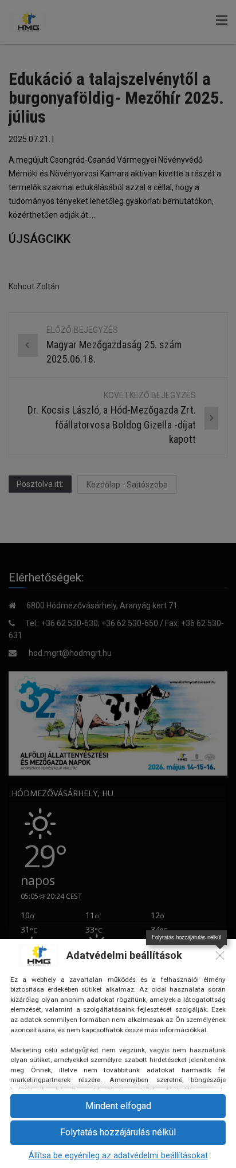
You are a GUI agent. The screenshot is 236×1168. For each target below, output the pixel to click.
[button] (118, 1106)
